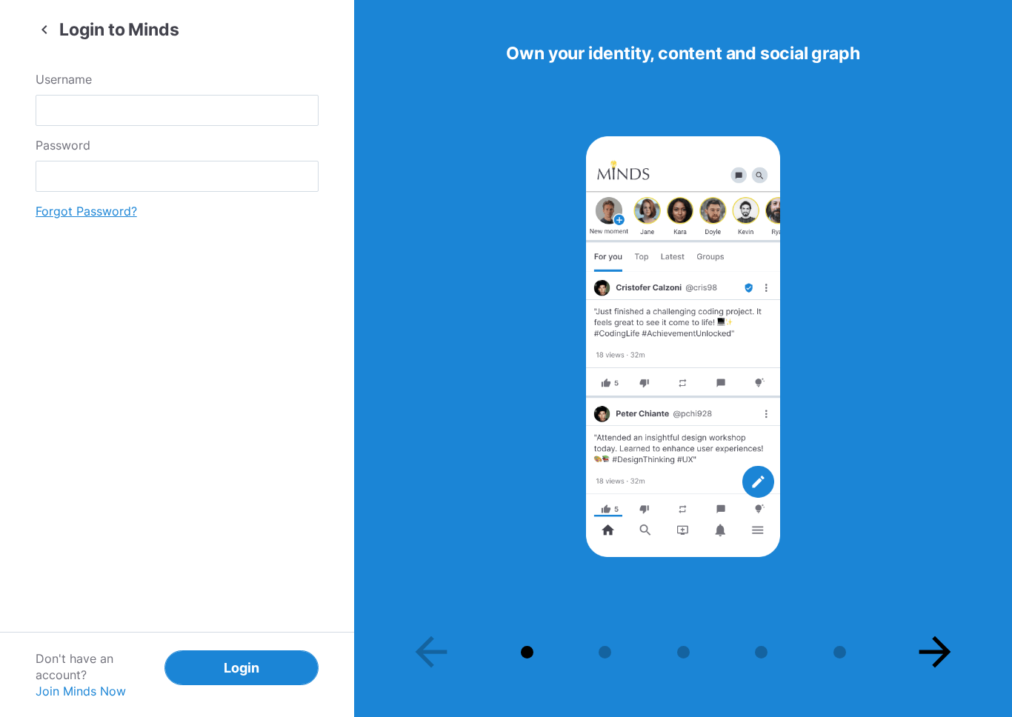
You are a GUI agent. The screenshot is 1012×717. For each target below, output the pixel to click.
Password (63, 145)
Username (64, 79)
